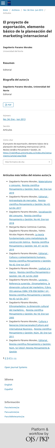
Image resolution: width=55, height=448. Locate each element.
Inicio (5, 10)
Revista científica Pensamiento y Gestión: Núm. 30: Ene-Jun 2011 (30, 332)
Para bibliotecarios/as (14, 416)
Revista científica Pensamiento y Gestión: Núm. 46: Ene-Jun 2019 (30, 189)
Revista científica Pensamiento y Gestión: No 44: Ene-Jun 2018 (29, 219)
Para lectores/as (12, 407)
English (8, 384)
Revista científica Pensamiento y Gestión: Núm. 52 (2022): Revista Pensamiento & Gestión (30, 348)
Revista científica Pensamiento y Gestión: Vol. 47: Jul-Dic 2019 (29, 246)
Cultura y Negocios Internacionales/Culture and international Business (28, 325)
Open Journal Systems (16, 367)
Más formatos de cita (14, 161)
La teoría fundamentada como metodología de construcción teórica (28, 238)
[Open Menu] (3, 3)
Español (9, 389)
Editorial (43, 340)
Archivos (16, 10)
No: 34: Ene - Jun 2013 (33, 10)
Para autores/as (12, 412)
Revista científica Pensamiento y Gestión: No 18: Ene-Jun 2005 (29, 314)
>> (15, 358)
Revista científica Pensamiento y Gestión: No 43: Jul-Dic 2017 (29, 204)
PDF (9, 104)
